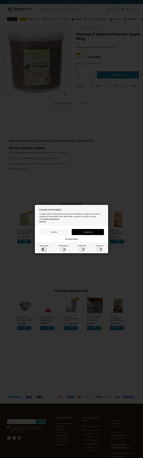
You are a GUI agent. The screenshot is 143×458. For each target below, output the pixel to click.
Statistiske (99, 246)
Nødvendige (44, 246)
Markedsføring (63, 246)
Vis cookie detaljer (71, 239)
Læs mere (42, 221)
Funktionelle (82, 246)
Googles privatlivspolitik (50, 219)
